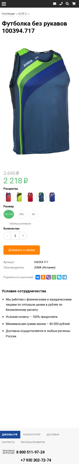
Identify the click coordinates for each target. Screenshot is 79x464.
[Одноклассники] (43, 277)
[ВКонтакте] (37, 277)
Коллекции (8, 13)
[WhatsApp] (54, 277)
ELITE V (23, 13)
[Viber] (48, 277)
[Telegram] (64, 277)
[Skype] (59, 277)
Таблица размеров (20, 223)
